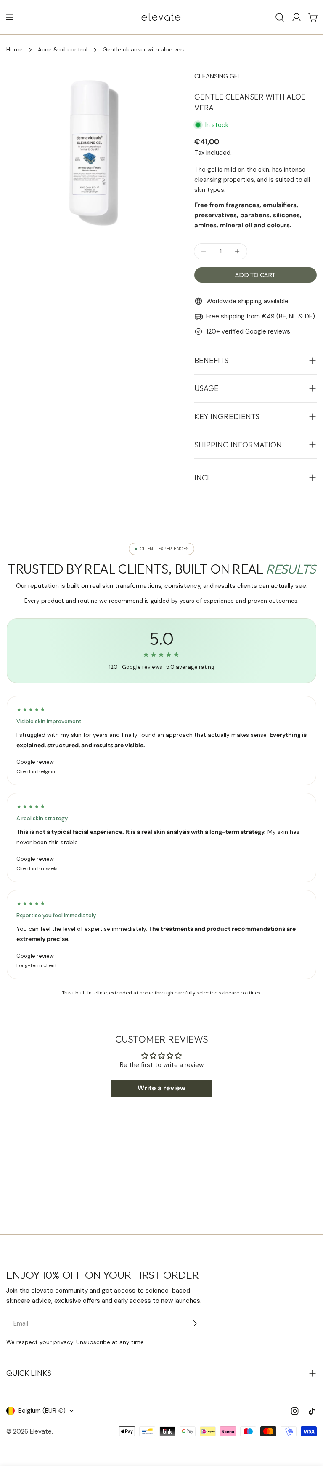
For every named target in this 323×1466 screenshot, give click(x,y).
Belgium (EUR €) (42, 1411)
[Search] (279, 17)
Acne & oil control (62, 49)
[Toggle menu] (9, 17)
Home (14, 49)
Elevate (41, 1431)
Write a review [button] (161, 1087)
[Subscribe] (194, 1323)
